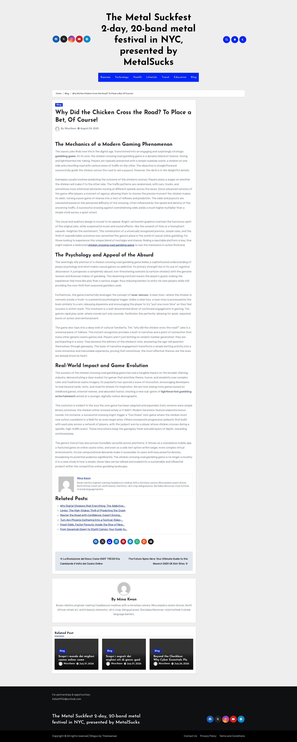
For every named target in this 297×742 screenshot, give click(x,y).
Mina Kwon (70, 128)
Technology (122, 77)
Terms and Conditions (232, 736)
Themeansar (109, 736)
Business (105, 77)
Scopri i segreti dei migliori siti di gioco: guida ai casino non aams (124, 660)
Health (137, 77)
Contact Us (190, 736)
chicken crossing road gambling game (111, 245)
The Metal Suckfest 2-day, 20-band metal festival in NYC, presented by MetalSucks (148, 40)
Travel (165, 77)
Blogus (94, 736)
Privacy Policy (208, 736)
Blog (193, 77)
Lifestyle (151, 77)
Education (180, 77)
